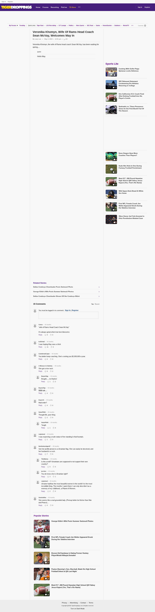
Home (38, 7)
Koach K (41, 400)
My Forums (12, 25)
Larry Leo (38, 39)
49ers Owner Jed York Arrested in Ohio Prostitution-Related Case (131, 217)
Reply (40, 335)
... (79, 7)
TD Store (72, 7)
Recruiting (55, 7)
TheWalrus (44, 459)
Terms (91, 603)
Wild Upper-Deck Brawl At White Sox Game (131, 192)
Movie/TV (126, 25)
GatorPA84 (42, 412)
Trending (22, 25)
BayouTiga (44, 376)
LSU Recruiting (51, 25)
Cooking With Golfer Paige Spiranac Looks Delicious (129, 70)
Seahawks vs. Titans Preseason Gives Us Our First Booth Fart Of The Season (131, 109)
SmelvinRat (42, 497)
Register (10, 1)
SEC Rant (90, 25)
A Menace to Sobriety (45, 366)
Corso (41, 324)
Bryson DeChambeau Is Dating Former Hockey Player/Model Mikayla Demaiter (69, 554)
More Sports (80, 25)
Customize (140, 25)
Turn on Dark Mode (78, 609)
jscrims (43, 471)
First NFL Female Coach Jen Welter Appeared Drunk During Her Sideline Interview (72, 538)
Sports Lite (112, 63)
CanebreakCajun (44, 354)
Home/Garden (107, 25)
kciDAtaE (42, 341)
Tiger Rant (40, 25)
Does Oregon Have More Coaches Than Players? (128, 154)
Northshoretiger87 (44, 446)
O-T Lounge (62, 25)
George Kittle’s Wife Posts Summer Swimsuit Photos (72, 521)
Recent (97, 304)
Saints (98, 25)
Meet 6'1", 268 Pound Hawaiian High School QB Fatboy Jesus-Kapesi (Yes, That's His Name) (73, 586)
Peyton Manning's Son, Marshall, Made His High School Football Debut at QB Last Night (73, 570)
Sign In (4, 1)
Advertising (74, 603)
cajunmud (42, 434)
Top (92, 304)
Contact (83, 603)
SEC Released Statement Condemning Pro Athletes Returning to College (129, 83)
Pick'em (64, 7)
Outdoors (117, 25)
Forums (45, 7)
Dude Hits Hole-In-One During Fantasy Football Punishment (130, 167)
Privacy (64, 603)
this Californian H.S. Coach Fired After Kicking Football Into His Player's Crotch (131, 96)
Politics (71, 25)
